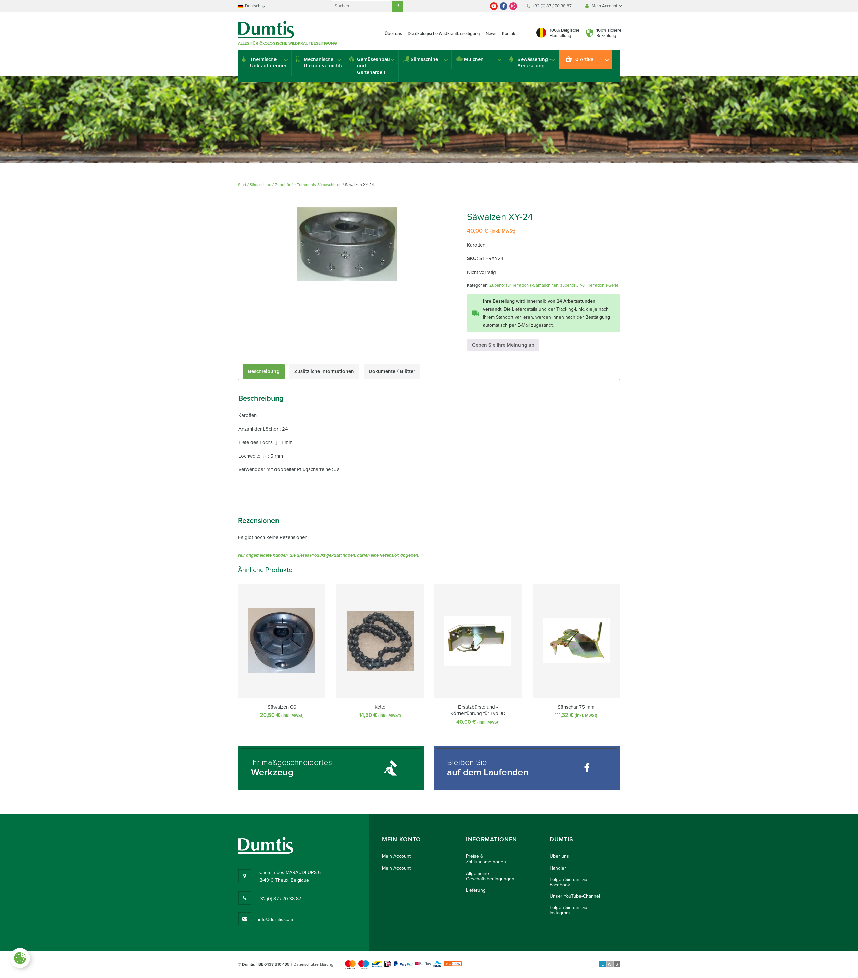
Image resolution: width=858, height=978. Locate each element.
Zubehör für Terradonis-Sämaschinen (308, 184)
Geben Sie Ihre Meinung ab (503, 345)
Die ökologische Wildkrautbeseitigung (444, 33)
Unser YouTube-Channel (575, 896)
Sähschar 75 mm (576, 707)
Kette (380, 707)
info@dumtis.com (275, 919)
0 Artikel (585, 59)
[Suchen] (397, 6)
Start (242, 184)
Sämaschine (424, 59)
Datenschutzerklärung (313, 964)
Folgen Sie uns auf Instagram (569, 910)
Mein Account (605, 6)
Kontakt (509, 33)
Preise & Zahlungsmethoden (486, 858)
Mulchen (474, 59)
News (491, 33)
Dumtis (561, 839)
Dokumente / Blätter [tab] (392, 371)
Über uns (393, 33)
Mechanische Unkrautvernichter (324, 62)
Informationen (491, 839)
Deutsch (252, 6)
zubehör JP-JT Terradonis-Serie (589, 285)
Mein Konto (401, 839)
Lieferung (476, 890)
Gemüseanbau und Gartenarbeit (373, 65)
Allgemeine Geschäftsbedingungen (490, 876)
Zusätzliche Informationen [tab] (324, 371)
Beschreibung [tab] (264, 371)
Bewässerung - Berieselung (534, 62)
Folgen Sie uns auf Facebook (569, 882)
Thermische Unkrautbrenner (268, 62)
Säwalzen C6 (282, 707)
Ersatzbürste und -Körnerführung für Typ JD (478, 710)
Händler (558, 868)
